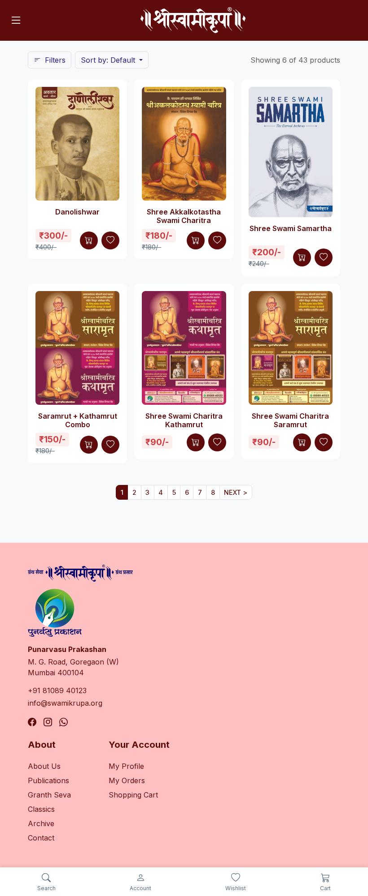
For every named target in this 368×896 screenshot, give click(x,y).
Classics (41, 809)
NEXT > (235, 492)
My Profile (126, 766)
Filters (54, 60)
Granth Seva (49, 794)
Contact (41, 837)
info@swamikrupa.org (65, 703)
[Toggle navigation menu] (16, 20)
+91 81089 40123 (57, 690)
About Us (44, 766)
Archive (41, 823)
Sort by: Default (109, 60)
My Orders (127, 780)
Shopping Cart (133, 794)
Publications (48, 780)
